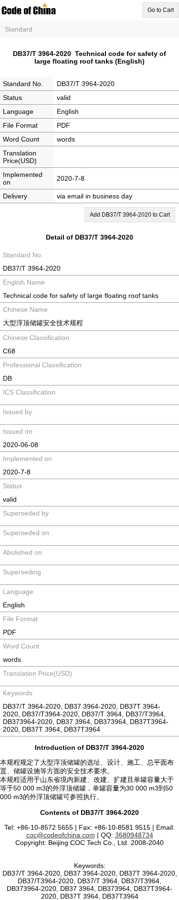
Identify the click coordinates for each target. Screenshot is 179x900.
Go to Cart (160, 10)
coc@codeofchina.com (60, 835)
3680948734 (134, 835)
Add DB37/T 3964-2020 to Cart (130, 214)
